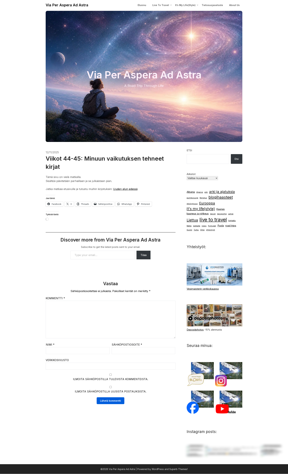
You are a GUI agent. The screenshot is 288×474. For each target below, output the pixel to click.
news (204, 226)
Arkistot (191, 174)
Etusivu (142, 5)
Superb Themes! (178, 469)
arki (206, 192)
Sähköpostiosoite (127, 344)
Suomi (189, 230)
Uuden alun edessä (125, 189)
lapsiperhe (222, 214)
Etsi (189, 150)
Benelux (203, 198)
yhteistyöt (210, 230)
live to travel (213, 219)
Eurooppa (207, 203)
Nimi (50, 344)
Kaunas (220, 209)
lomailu (232, 220)
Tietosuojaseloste (212, 5)
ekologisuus (192, 204)
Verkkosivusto (57, 360)
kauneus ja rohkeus (198, 213)
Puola (221, 225)
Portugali (212, 226)
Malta (189, 226)
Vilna (202, 230)
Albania (191, 191)
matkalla (196, 226)
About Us (234, 5)
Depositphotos (195, 329)
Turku (196, 230)
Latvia (230, 214)
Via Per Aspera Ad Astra (67, 5)
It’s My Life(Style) (185, 5)
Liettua (192, 220)
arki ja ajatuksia (222, 191)
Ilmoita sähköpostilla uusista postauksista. (110, 391)
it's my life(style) (201, 208)
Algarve (199, 192)
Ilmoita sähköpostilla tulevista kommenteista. (110, 379)
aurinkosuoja (192, 198)
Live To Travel (160, 5)
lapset (213, 214)
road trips (230, 225)
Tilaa (143, 255)
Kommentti (55, 298)
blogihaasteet (220, 197)
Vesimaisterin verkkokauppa (203, 288)
